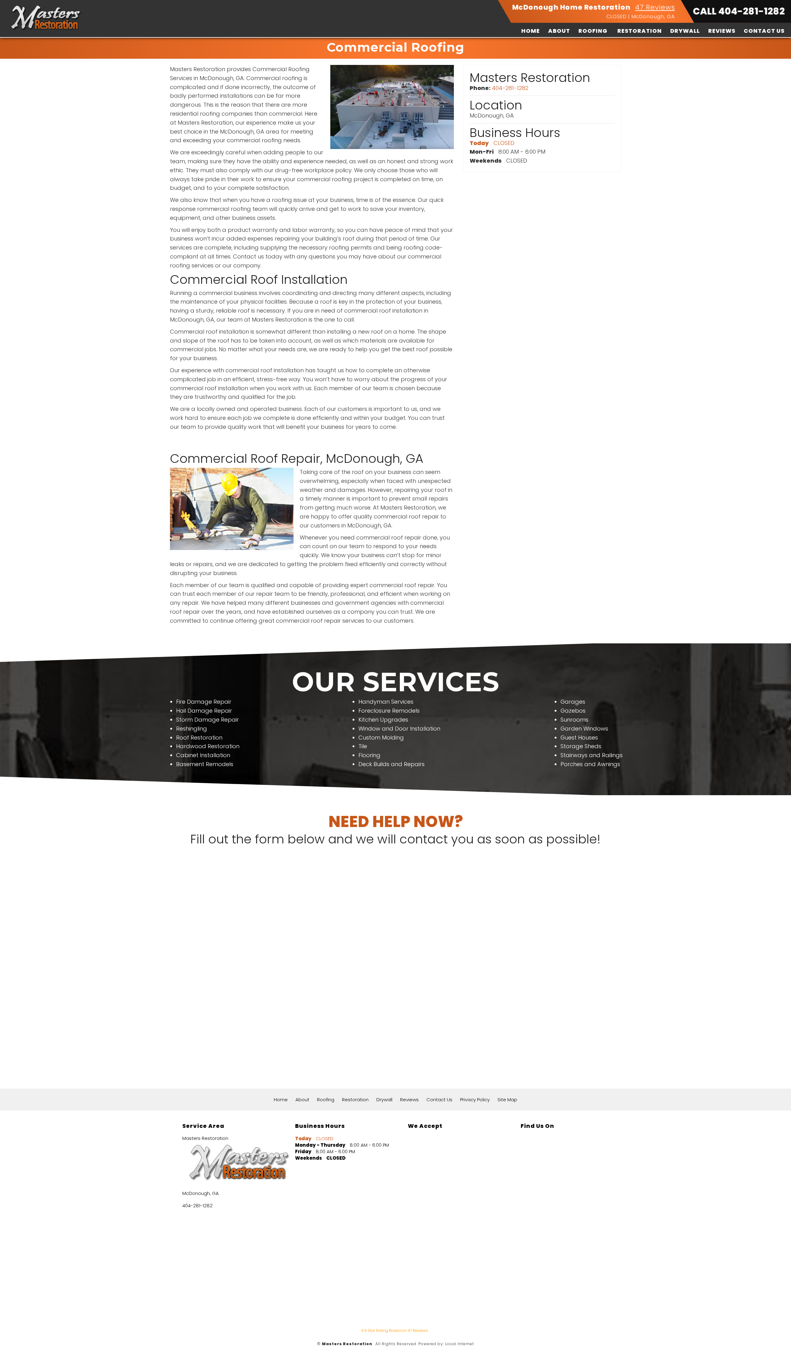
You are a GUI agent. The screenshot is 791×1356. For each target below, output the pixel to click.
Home (530, 31)
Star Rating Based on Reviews (394, 1330)
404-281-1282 (510, 88)
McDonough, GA (653, 16)
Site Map (507, 1099)
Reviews (721, 31)
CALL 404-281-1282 (739, 11)
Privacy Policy (475, 1099)
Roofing (592, 31)
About (559, 31)
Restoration (639, 31)
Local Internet (459, 1343)
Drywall (685, 31)
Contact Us (764, 31)
